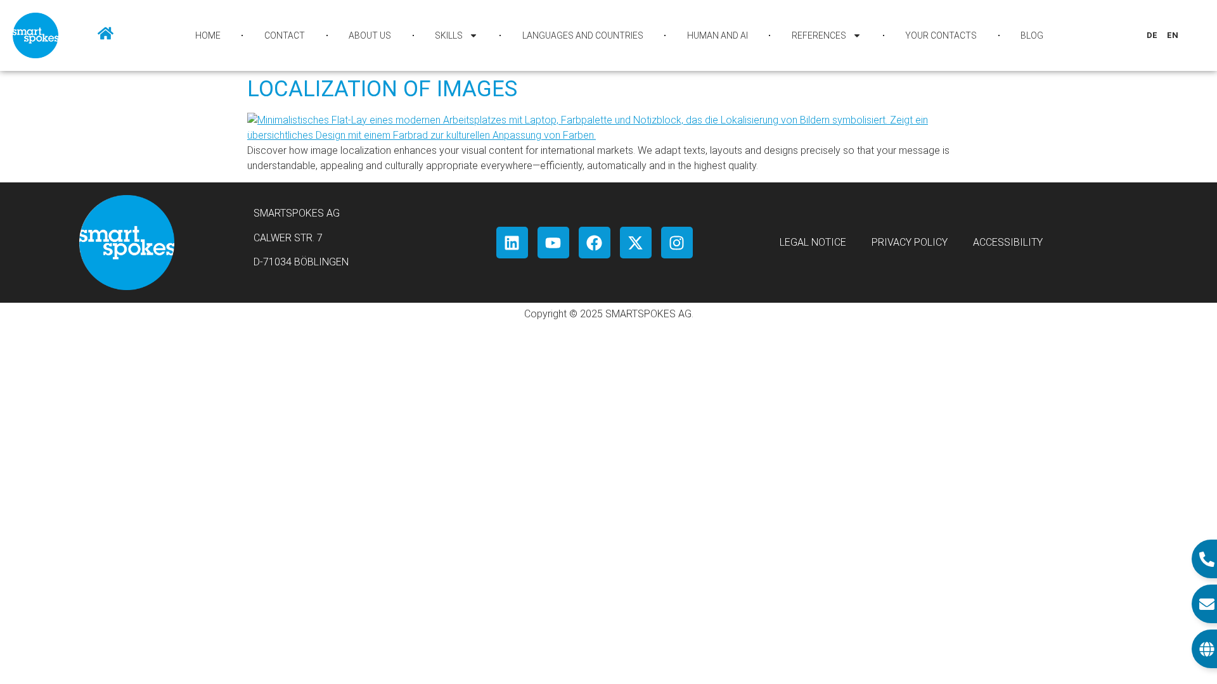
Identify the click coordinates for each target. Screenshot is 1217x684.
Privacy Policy (910, 242)
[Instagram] (677, 242)
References (819, 35)
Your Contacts (941, 35)
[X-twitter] (636, 242)
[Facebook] (594, 242)
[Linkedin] (512, 242)
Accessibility (1008, 242)
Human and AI (717, 35)
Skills (449, 35)
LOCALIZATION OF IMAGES (382, 89)
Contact (284, 35)
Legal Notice (813, 242)
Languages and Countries (582, 35)
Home (208, 35)
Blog (1032, 35)
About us (370, 35)
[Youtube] (553, 242)
